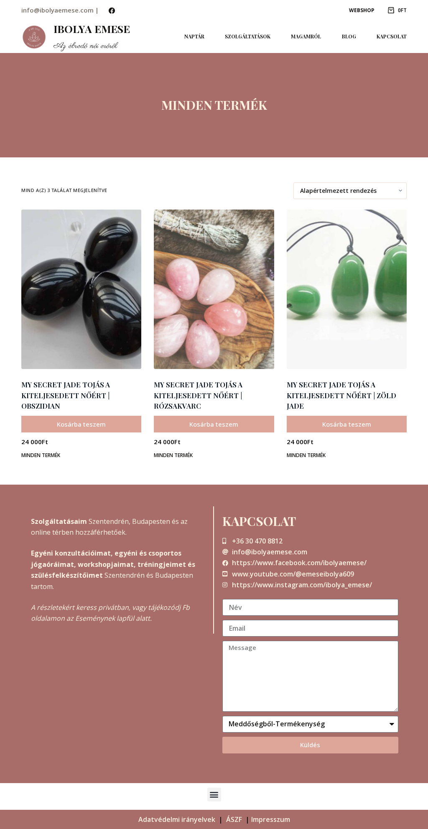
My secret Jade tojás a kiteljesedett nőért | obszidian (65, 395)
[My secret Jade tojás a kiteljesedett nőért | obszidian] (81, 289)
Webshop (361, 10)
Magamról (306, 36)
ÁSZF (234, 819)
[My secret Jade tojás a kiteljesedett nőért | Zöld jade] (347, 289)
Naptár (194, 36)
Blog (349, 36)
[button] (214, 794)
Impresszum (270, 819)
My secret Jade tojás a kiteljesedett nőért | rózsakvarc (198, 395)
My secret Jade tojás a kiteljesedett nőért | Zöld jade (341, 395)
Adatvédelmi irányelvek (176, 819)
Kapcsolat (392, 36)
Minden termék (40, 455)
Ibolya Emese (92, 28)
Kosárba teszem (81, 424)
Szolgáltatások (247, 36)
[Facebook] (112, 11)
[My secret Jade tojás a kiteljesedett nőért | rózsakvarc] (214, 289)
